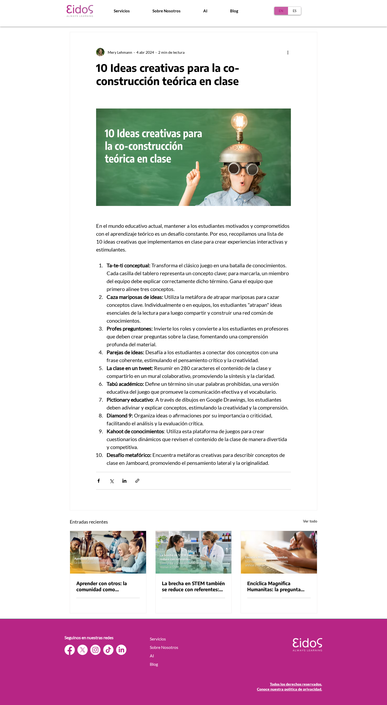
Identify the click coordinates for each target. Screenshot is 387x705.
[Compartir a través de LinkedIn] (124, 480)
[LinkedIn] (121, 650)
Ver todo (310, 521)
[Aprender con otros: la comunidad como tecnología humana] (108, 552)
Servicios (158, 638)
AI (152, 655)
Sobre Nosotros (164, 647)
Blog (154, 664)
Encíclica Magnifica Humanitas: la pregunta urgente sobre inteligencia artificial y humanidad (277, 586)
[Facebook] (69, 650)
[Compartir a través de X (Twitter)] (111, 480)
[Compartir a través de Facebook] (98, 480)
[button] (166, 11)
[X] (82, 650)
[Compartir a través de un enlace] (137, 480)
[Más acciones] (288, 52)
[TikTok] (108, 650)
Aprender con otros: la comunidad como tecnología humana (101, 586)
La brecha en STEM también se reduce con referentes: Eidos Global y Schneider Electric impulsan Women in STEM (193, 586)
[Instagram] (95, 650)
